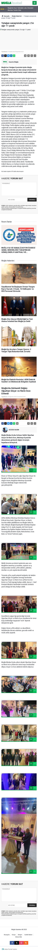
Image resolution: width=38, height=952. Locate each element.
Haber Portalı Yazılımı (11, 949)
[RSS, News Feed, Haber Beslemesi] (26, 943)
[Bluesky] (8, 55)
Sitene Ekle (18, 937)
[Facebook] (2, 55)
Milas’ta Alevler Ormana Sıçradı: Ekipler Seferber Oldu (20, 9)
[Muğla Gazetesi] (11, 3)
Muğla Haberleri (17, 16)
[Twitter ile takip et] (16, 943)
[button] (28, 55)
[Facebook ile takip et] (12, 943)
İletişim (20, 935)
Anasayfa (7, 16)
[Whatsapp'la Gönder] (14, 55)
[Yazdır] (25, 55)
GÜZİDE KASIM (14, 430)
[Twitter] (5, 55)
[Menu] (34, 3)
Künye (14, 935)
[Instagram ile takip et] (21, 943)
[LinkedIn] (11, 55)
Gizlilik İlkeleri (28, 935)
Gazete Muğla (13, 62)
